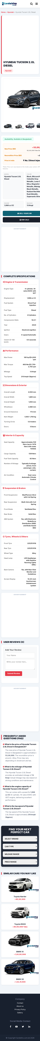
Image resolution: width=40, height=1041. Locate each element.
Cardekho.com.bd (23, 1038)
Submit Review (13, 673)
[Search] (31, 4)
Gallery (20, 1013)
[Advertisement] (20, 38)
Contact (20, 1003)
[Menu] (36, 4)
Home (3, 12)
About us (20, 1006)
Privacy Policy (20, 1009)
